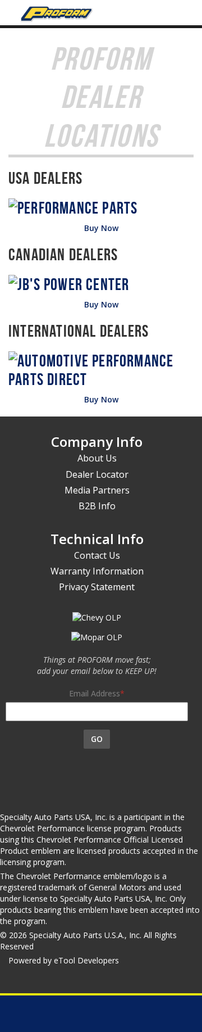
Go (97, 739)
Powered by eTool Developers (63, 960)
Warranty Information (97, 571)
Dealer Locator (97, 474)
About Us (97, 458)
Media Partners (97, 490)
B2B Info (97, 506)
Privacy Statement (97, 587)
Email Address (94, 693)
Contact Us (97, 555)
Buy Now (101, 228)
